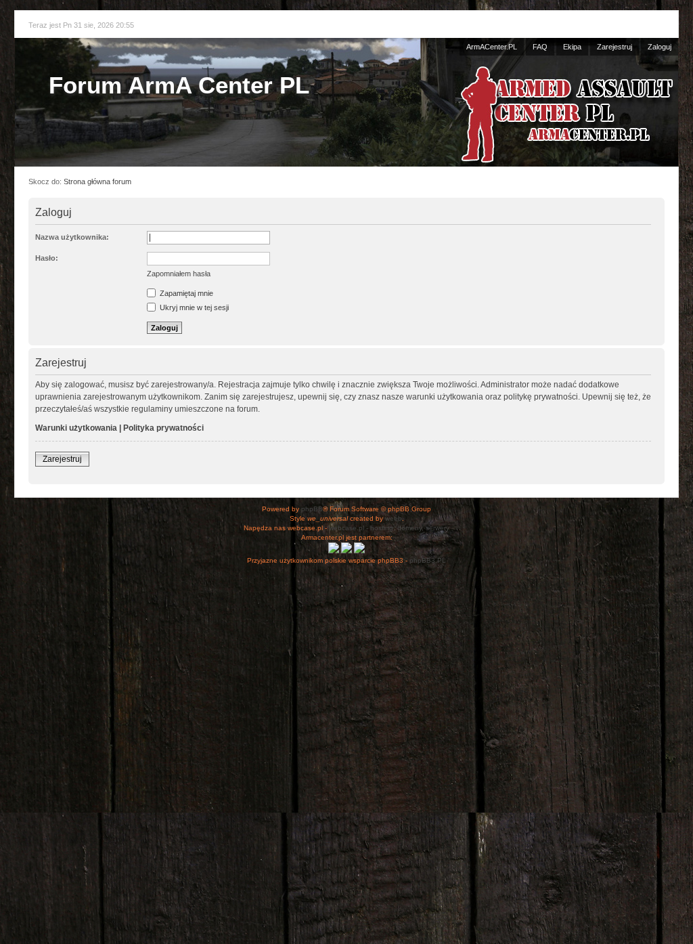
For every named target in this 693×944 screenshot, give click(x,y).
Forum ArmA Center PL (179, 85)
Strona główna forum (97, 181)
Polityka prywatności (163, 428)
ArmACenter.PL (491, 47)
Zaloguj (659, 47)
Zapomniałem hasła (178, 274)
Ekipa (572, 47)
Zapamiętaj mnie (185, 293)
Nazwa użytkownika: (72, 237)
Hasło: (46, 258)
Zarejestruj (614, 47)
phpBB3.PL (427, 560)
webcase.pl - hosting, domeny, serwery (389, 528)
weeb (393, 518)
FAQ (540, 47)
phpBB (312, 509)
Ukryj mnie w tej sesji (193, 307)
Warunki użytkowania (76, 428)
